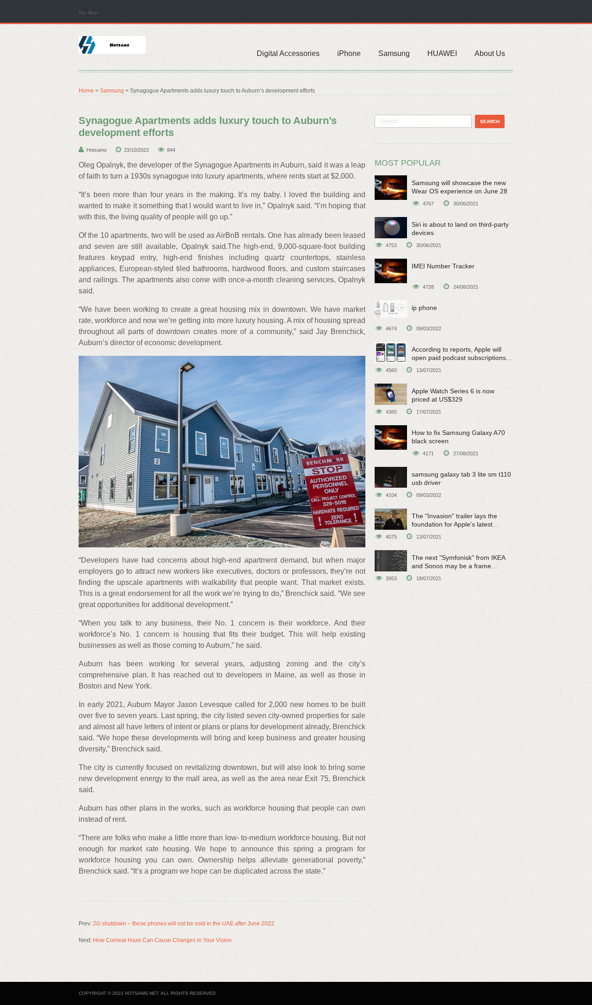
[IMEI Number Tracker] (391, 271)
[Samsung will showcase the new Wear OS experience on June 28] (391, 187)
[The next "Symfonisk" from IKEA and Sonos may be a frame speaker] (391, 560)
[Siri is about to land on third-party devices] (391, 227)
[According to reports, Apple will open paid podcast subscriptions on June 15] (391, 352)
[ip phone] (391, 308)
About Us (490, 53)
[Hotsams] (112, 43)
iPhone (349, 53)
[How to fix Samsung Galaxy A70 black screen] (391, 437)
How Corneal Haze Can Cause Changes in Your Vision (162, 940)
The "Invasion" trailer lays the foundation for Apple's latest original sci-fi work (454, 524)
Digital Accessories (288, 53)
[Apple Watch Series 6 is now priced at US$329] (391, 394)
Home (86, 90)
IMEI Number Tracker (443, 266)
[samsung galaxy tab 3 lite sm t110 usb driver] (391, 477)
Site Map (88, 12)
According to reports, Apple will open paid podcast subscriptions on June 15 (459, 358)
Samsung (394, 53)
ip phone (424, 307)
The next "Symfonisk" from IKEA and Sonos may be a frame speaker (458, 566)
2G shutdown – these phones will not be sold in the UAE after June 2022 (183, 923)
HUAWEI (442, 53)
